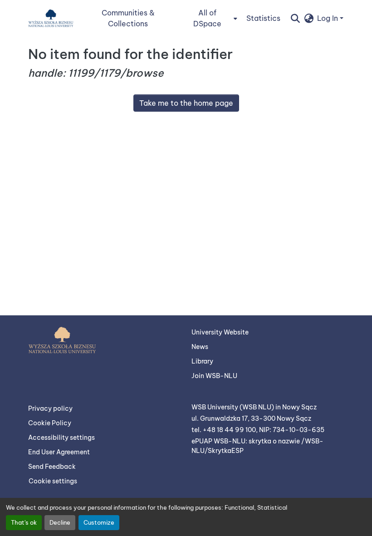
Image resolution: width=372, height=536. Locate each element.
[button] (50, 18)
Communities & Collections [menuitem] (128, 18)
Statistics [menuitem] (263, 18)
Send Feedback (52, 466)
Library (202, 361)
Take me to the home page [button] (186, 103)
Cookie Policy (49, 423)
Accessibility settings (61, 437)
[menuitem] (209, 18)
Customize (98, 522)
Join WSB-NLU (214, 376)
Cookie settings (53, 481)
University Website (220, 332)
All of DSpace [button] (207, 18)
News (199, 347)
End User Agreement (59, 452)
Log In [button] (328, 18)
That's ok (24, 522)
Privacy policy (50, 408)
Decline (59, 522)
